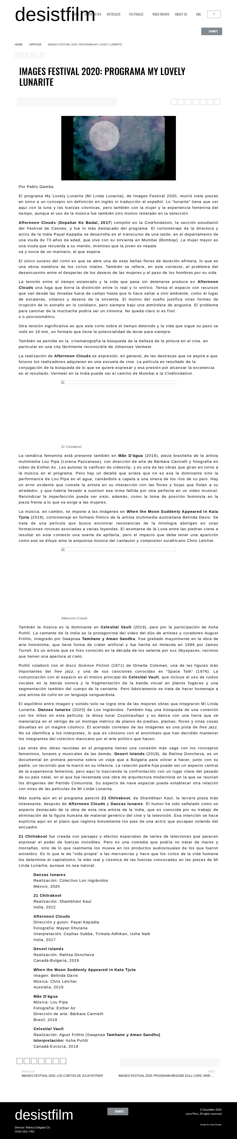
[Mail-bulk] (140, 1123)
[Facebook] (99, 1123)
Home (19, 44)
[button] (211, 31)
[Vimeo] (129, 1123)
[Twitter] (109, 1123)
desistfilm (55, 14)
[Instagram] (119, 1123)
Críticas (35, 44)
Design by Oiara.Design (210, 1124)
